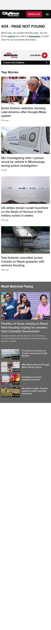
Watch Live (34, 14)
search (11, 36)
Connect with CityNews (13, 62)
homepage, (34, 36)
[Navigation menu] (47, 14)
